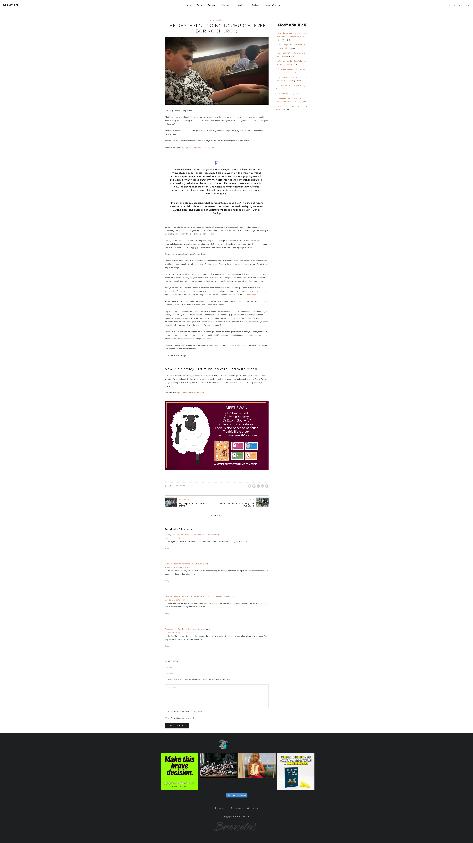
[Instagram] (454, 5)
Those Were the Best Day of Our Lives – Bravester (185, 629)
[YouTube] (460, 5)
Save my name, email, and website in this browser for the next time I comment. (199, 679)
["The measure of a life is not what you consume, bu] (179, 771)
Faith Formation (216, 20)
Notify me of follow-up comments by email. (185, 711)
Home (189, 5)
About (200, 5)
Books (240, 5)
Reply (167, 548)
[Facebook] (449, 5)
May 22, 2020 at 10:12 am (175, 600)
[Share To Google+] (267, 486)
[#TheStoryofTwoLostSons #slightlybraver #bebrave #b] (295, 771)
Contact (255, 5)
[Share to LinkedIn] (262, 486)
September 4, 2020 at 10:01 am (177, 567)
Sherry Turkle (251, 294)
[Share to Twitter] (254, 486)
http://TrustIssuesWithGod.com (189, 392)
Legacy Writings (272, 5)
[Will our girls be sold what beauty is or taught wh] (218, 765)
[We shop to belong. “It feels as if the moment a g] (257, 765)
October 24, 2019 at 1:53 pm (176, 632)
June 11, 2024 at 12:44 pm (175, 538)
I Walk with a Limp (285, 93)
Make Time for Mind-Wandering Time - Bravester (184, 564)
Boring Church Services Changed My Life (198, 147)
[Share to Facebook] (249, 486)
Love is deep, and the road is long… (292, 85)
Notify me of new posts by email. (181, 718)
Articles (225, 5)
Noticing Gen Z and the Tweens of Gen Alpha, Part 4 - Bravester (190, 534)
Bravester (11, 5)
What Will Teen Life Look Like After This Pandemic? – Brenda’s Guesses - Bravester (198, 596)
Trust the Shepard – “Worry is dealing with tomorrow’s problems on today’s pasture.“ (292, 36)
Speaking (212, 5)
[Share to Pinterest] (258, 486)
